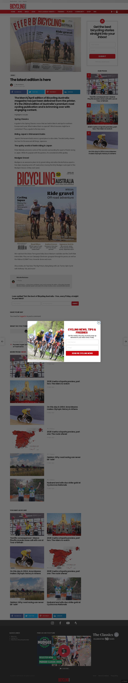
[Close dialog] (99, 322)
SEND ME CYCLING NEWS (82, 353)
